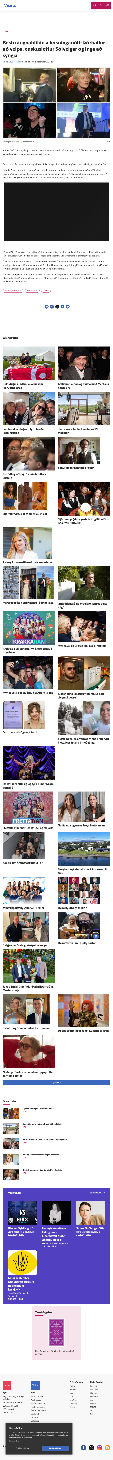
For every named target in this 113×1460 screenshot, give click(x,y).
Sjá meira (56, 1083)
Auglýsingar (36, 1400)
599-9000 (11, 1413)
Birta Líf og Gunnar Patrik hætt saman (26, 1028)
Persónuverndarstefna (12, 1403)
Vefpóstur (35, 1421)
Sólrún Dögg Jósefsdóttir (13, 62)
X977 (92, 1411)
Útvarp (72, 1407)
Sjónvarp (73, 1404)
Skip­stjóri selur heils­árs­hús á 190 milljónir (42, 1124)
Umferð (34, 1418)
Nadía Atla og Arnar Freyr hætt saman (81, 825)
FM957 (93, 1407)
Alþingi (46, 291)
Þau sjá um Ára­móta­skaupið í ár (23, 863)
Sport (72, 1393)
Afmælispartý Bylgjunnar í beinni (23, 908)
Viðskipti (73, 1390)
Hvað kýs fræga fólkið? (72, 908)
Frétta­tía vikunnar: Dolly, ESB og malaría (28, 828)
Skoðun (73, 1400)
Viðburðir (94, 1397)
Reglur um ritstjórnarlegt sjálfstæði (13, 1398)
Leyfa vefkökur (55, 1448)
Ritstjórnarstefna (38, 1407)
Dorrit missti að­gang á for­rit (20, 732)
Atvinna (93, 1393)
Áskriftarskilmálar (38, 1411)
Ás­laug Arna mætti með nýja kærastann (27, 562)
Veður (92, 1400)
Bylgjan (93, 1404)
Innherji (93, 1386)
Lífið (71, 1397)
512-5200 (39, 1397)
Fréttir (72, 1386)
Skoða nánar (14, 1441)
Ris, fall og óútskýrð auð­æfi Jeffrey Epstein (42, 1170)
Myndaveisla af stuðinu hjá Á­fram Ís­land (28, 693)
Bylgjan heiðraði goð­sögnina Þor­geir (26, 945)
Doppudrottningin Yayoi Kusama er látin (83, 1031)
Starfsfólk (35, 1414)
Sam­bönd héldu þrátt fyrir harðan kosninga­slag (45, 1140)
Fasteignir (94, 1390)
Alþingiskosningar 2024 (13, 291)
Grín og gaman (32, 291)
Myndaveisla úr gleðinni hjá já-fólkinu (82, 646)
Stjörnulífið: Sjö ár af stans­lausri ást (25, 514)
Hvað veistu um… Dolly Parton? (78, 943)
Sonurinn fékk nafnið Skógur (76, 468)
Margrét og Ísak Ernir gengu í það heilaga (28, 603)
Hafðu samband (38, 1404)
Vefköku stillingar (23, 1448)
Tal (91, 1414)
